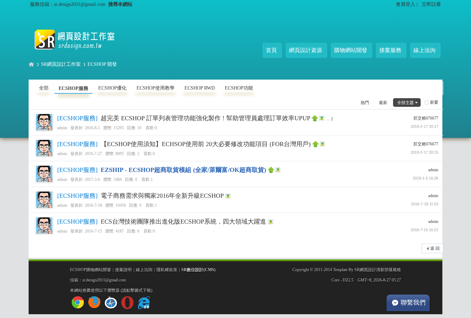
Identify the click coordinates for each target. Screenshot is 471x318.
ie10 (144, 302)
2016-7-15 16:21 (424, 230)
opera (127, 302)
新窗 (434, 102)
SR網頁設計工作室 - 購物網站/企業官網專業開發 (31, 64)
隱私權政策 (167, 269)
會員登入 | (407, 4)
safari (111, 302)
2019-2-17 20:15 (424, 152)
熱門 (365, 102)
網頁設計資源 (305, 50)
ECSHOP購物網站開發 (90, 269)
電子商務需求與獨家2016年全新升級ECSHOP (162, 195)
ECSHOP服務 (73, 88)
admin (62, 127)
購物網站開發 (350, 50)
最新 (383, 102)
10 (139, 127)
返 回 (435, 248)
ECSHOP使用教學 (155, 88)
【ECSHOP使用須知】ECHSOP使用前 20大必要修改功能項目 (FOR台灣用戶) (206, 144)
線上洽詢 (424, 50)
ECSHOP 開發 (102, 64)
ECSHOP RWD (199, 88)
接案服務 (390, 50)
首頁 (271, 50)
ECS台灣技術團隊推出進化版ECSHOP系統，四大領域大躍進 (183, 221)
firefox (94, 302)
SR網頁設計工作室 (61, 64)
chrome (78, 302)
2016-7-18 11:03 (424, 204)
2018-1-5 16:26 (425, 178)
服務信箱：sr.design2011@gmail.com (68, 4)
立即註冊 (431, 4)
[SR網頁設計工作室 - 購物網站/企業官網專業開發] (80, 55)
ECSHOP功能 (239, 88)
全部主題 (405, 102)
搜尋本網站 (120, 4)
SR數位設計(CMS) (198, 269)
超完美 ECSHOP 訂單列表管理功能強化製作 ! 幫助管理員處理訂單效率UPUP (205, 118)
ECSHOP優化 (112, 88)
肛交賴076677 (425, 118)
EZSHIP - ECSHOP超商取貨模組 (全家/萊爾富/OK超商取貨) (183, 169)
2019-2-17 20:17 (424, 126)
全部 (44, 88)
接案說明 (123, 269)
